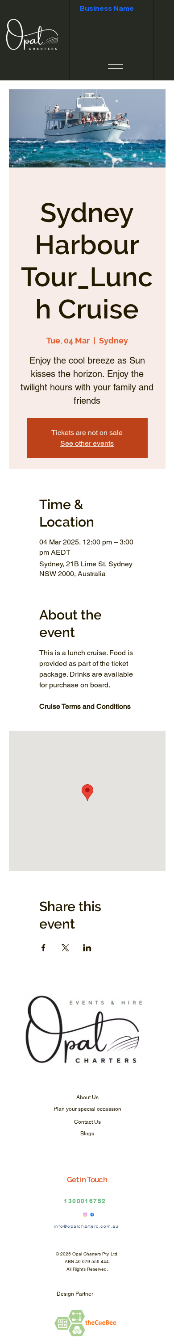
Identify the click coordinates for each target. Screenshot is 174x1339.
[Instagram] (85, 1214)
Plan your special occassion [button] (87, 1109)
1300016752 (85, 1201)
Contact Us (87, 1122)
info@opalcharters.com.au (86, 1226)
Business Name (107, 8)
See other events (87, 443)
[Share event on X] (65, 947)
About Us (87, 1097)
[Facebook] (92, 1214)
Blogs (87, 1133)
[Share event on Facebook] (43, 947)
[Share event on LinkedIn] (87, 947)
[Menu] (115, 66)
